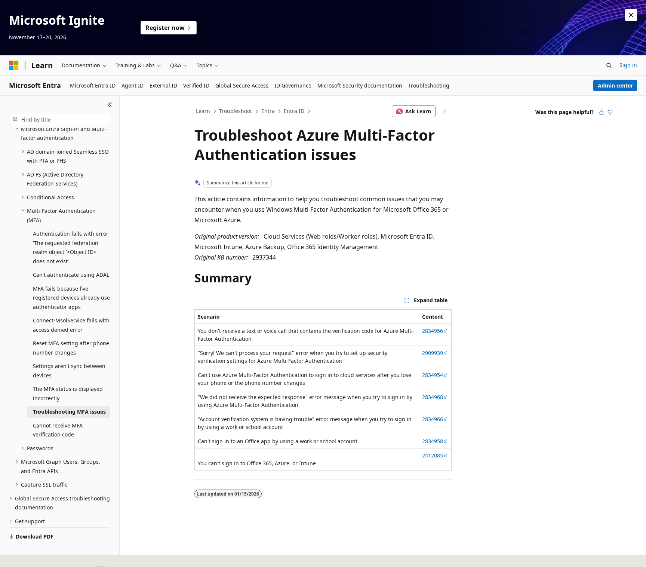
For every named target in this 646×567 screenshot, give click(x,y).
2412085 (432, 455)
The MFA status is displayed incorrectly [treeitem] (68, 393)
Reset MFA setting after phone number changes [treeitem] (71, 348)
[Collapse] (109, 105)
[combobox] (59, 120)
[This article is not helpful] (610, 112)
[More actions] (445, 111)
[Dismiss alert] (631, 15)
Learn (203, 110)
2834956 (432, 330)
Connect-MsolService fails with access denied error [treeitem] (71, 325)
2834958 (432, 441)
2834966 (432, 419)
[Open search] (609, 65)
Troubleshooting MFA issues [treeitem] (69, 411)
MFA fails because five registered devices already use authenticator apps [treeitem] (71, 297)
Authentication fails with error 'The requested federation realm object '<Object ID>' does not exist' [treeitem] (70, 247)
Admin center (615, 85)
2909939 (432, 352)
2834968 (432, 397)
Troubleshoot (235, 110)
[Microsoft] (14, 65)
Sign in (628, 64)
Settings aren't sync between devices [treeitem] (69, 370)
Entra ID (294, 110)
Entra (268, 110)
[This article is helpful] (601, 112)
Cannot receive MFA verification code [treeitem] (58, 430)
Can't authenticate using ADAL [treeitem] (71, 274)
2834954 (432, 374)
